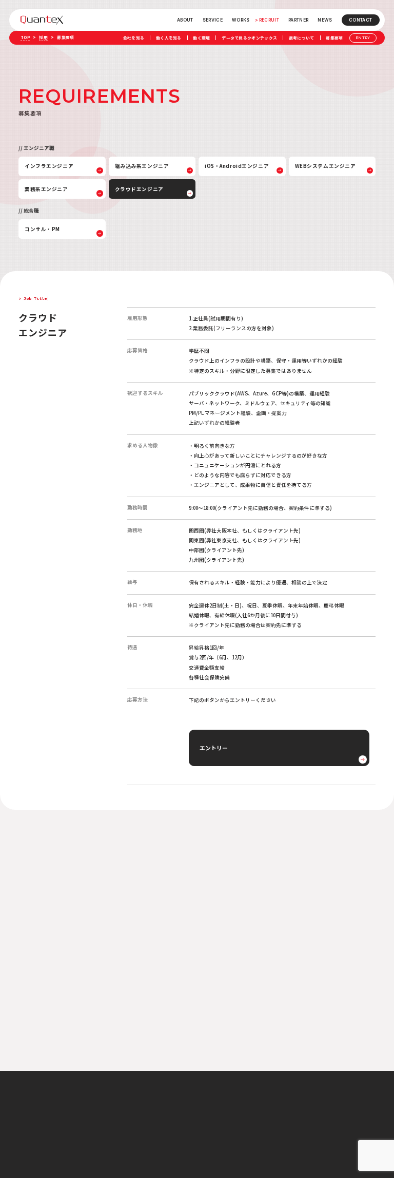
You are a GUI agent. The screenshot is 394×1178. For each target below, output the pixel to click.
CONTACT (360, 20)
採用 (43, 37)
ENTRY (363, 37)
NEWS (325, 20)
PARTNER (298, 20)
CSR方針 (286, 1120)
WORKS (241, 20)
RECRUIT (269, 20)
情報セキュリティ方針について (304, 1109)
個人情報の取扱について (298, 1099)
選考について (301, 38)
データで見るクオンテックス (249, 38)
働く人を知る (169, 38)
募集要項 (334, 38)
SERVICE (213, 20)
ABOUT (185, 20)
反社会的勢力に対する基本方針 (304, 1130)
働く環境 (201, 38)
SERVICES (212, 1110)
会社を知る (134, 38)
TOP (25, 37)
